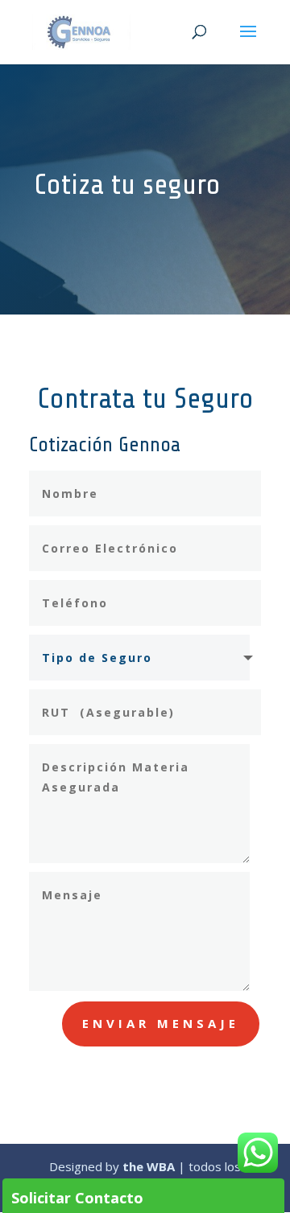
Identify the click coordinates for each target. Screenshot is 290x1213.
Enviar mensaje (160, 1023)
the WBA (148, 1166)
